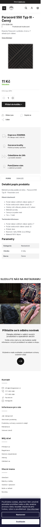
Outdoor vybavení (8, 485)
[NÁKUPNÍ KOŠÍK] (37, 8)
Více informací (33, 509)
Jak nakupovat (7, 416)
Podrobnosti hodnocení (21, 27)
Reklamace (6, 427)
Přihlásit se (21, 361)
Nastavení (20, 515)
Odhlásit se (6, 461)
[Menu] (4, 8)
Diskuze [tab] (20, 178)
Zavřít (13, 112)
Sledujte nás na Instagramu (20, 279)
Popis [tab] (8, 178)
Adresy (4, 457)
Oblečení (5, 477)
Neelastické (25, 246)
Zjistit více (21, 2)
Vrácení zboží (7, 430)
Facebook (8, 397)
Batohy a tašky (7, 481)
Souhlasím (20, 522)
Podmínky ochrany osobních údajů (15, 423)
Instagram (8, 401)
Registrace (6, 450)
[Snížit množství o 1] (4, 98)
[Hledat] (26, 8)
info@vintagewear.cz (13, 388)
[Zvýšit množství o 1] (13, 98)
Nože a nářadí (7, 488)
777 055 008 (10, 391)
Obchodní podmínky (9, 419)
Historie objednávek (9, 454)
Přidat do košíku (12, 104)
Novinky (5, 492)
